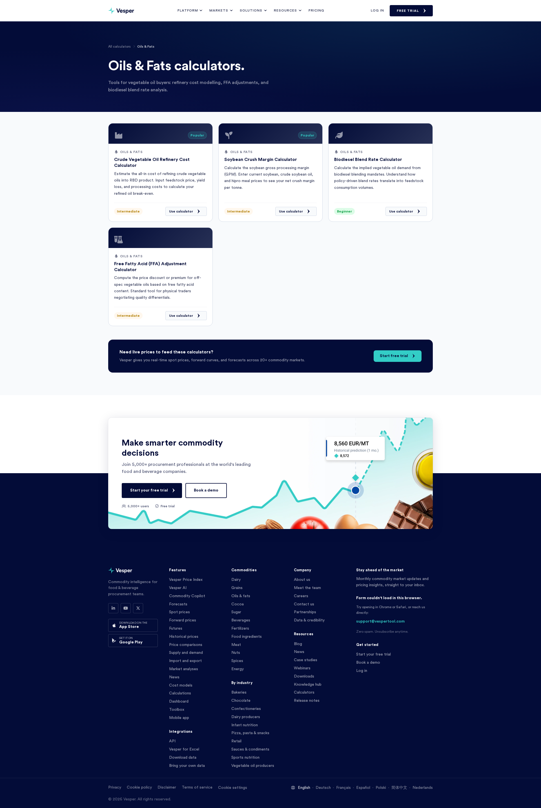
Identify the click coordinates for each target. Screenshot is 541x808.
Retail (236, 741)
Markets (218, 10)
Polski (381, 788)
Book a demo (206, 490)
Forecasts (178, 604)
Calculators (304, 692)
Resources (285, 10)
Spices (237, 661)
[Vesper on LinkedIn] (113, 608)
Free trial (408, 10)
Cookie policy (139, 787)
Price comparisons (185, 645)
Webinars (302, 668)
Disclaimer (167, 787)
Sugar (236, 612)
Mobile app (179, 718)
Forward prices (182, 620)
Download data (182, 758)
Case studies (305, 660)
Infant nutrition (244, 725)
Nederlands (423, 788)
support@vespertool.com (380, 621)
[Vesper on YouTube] (126, 608)
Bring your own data (187, 766)
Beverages (240, 620)
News (174, 677)
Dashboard (179, 701)
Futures (175, 628)
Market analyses (183, 669)
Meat (236, 645)
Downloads (304, 676)
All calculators (119, 46)
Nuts (235, 653)
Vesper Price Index (186, 580)
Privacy (114, 787)
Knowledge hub (308, 685)
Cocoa (237, 604)
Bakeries (239, 692)
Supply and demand (186, 653)
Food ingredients (246, 637)
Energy (237, 669)
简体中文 (399, 788)
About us (302, 580)
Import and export (185, 661)
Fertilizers (240, 628)
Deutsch (323, 788)
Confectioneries (246, 709)
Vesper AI (178, 588)
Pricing (316, 10)
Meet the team (307, 588)
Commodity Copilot (187, 596)
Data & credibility (309, 620)
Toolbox (176, 710)
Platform (188, 10)
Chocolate (240, 701)
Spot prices (179, 612)
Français (343, 788)
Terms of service (197, 787)
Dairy (236, 580)
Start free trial (394, 356)
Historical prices (183, 637)
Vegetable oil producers (252, 766)
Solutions (251, 10)
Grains (237, 588)
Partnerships (305, 612)
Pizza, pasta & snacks (250, 733)
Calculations (180, 693)
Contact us (304, 604)
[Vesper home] (121, 10)
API (172, 741)
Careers (301, 596)
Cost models (180, 685)
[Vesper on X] (138, 608)
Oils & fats (240, 596)
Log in (377, 10)
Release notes (307, 701)
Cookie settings (232, 788)
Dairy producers (245, 717)
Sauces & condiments (250, 749)
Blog (298, 644)
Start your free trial (149, 490)
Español (363, 788)
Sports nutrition (245, 758)
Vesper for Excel (184, 749)
